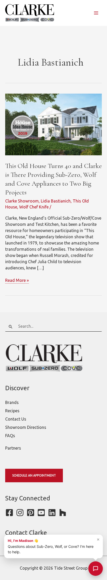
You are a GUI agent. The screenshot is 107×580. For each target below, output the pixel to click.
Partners (13, 448)
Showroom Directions (25, 427)
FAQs (10, 435)
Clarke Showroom (22, 201)
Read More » (17, 281)
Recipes (12, 410)
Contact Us (15, 419)
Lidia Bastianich (56, 201)
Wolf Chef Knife (34, 207)
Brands (12, 402)
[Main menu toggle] (96, 13)
